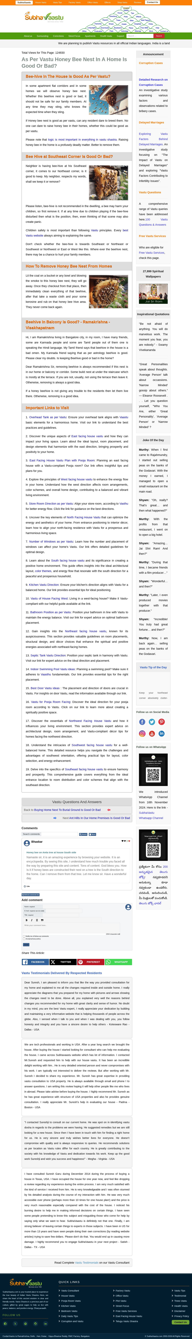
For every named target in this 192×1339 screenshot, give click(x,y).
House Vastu (40, 2)
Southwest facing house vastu (92, 745)
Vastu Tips (57, 2)
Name (29, 907)
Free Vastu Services (151, 252)
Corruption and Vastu (72, 1321)
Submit (26, 944)
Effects (108, 2)
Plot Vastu (121, 1301)
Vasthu (124, 503)
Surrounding (42, 36)
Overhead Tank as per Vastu (47, 417)
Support (120, 36)
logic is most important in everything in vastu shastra (82, 139)
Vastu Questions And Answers (77, 802)
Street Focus (74, 36)
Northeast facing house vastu (85, 631)
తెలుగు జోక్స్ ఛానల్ (150, 903)
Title (28, 915)
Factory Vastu (75, 2)
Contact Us (152, 2)
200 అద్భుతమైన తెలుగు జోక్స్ (153, 872)
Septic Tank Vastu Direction (48, 655)
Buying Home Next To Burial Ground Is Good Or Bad (67, 810)
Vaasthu (46, 674)
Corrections (58, 36)
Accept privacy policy (33, 939)
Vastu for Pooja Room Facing (50, 702)
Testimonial (180, 1295)
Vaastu (124, 417)
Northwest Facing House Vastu (90, 721)
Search (159, 36)
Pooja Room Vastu (71, 1301)
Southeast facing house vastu (84, 769)
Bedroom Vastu (69, 1311)
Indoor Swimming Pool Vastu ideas (53, 669)
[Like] (123, 841)
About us (28, 36)
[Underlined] (37, 920)
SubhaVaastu (24, 2)
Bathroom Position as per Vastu (50, 612)
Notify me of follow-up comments (37, 936)
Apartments (90, 36)
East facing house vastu (87, 436)
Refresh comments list (31, 894)
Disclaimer (179, 1311)
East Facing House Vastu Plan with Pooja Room (62, 460)
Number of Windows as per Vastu (51, 541)
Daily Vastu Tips (69, 1316)
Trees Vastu (180, 1301)
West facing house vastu (76, 479)
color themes (43, 571)
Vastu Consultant (70, 1290)
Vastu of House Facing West (49, 598)
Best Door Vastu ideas (45, 688)
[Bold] (26, 920)
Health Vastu (106, 36)
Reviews (137, 2)
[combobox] (139, 36)
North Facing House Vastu (83, 517)
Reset (93, 834)
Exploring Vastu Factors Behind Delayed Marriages (153, 139)
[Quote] (42, 920)
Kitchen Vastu (68, 1306)
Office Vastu (92, 2)
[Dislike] (125, 841)
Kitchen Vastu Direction (44, 584)
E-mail (34, 911)
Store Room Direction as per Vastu (51, 503)
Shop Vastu (122, 2)
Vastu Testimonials (86, 1262)
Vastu (94, 230)
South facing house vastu (67, 560)
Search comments (31, 834)
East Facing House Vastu (129, 1316)
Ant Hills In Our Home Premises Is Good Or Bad (99, 818)
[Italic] (31, 920)
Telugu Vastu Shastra (127, 1321)
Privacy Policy (181, 1316)
